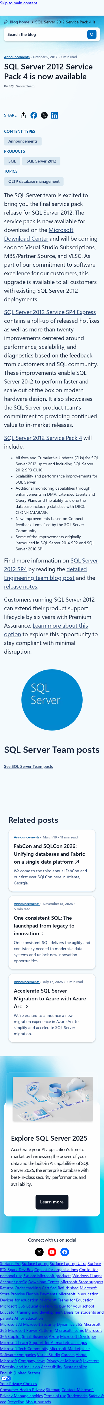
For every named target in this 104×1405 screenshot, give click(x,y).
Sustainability (75, 1367)
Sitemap (53, 1389)
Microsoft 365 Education (22, 1306)
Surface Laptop (35, 1263)
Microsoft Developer (78, 1336)
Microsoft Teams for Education (67, 1300)
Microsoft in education (78, 1294)
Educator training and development (31, 1312)
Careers (68, 1354)
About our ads (38, 1402)
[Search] (91, 34)
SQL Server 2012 (41, 161)
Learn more (52, 1204)
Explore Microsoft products (47, 1275)
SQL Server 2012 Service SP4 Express (50, 312)
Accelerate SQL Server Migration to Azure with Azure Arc (50, 998)
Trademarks (77, 1395)
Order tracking (28, 1288)
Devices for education (19, 1300)
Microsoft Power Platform (30, 1330)
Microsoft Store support (81, 1281)
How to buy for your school (69, 1306)
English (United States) (20, 1373)
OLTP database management (34, 181)
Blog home (19, 22)
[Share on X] (44, 115)
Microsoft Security (39, 1324)
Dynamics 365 (69, 1324)
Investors (91, 1360)
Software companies (18, 1354)
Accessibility (51, 1367)
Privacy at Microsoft (64, 1360)
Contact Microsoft (78, 1389)
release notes (20, 586)
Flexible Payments (41, 1294)
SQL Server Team (22, 86)
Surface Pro (10, 1263)
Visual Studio (48, 1354)
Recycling (16, 1402)
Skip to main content (18, 3)
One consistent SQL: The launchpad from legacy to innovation (44, 925)
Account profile (13, 1281)
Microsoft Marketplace (69, 1348)
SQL (12, 161)
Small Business (35, 1336)
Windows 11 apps (87, 1275)
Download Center (43, 1281)
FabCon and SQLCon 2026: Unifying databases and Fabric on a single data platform (49, 854)
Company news (31, 1360)
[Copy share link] (23, 115)
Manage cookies (28, 1395)
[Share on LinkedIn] (54, 115)
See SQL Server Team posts (28, 766)
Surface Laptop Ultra (68, 1263)
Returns (7, 1288)
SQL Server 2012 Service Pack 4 (43, 437)
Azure (54, 1336)
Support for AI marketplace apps (58, 1342)
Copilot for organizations (56, 1269)
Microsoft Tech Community (24, 1348)
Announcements (17, 57)
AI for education (28, 1318)
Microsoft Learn (14, 1342)
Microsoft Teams (69, 1330)
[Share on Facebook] (33, 115)
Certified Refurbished (60, 1288)
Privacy (7, 1395)
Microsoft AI (11, 1324)
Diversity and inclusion (20, 1367)
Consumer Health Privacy (22, 1389)
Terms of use (55, 1395)
